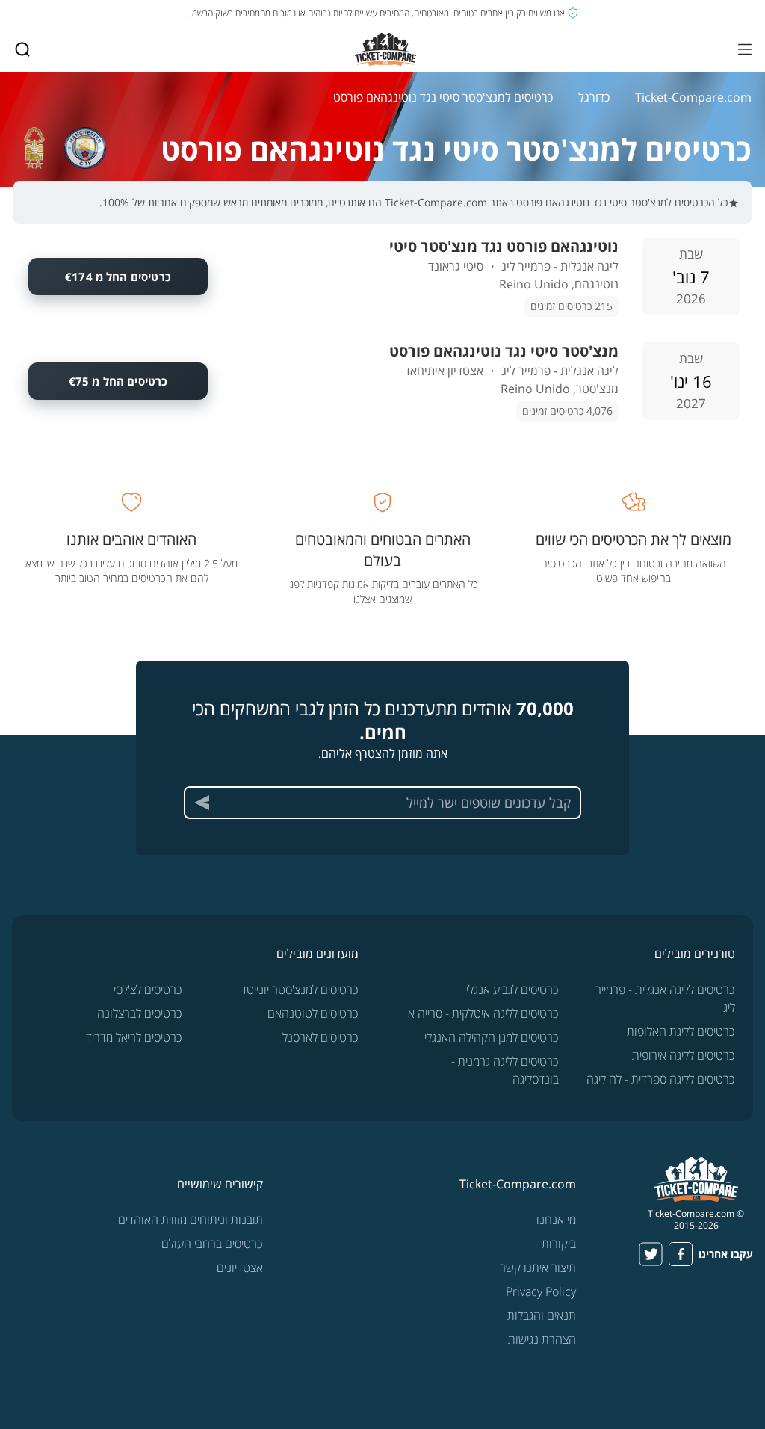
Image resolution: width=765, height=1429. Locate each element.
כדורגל (594, 97)
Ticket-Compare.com (693, 97)
